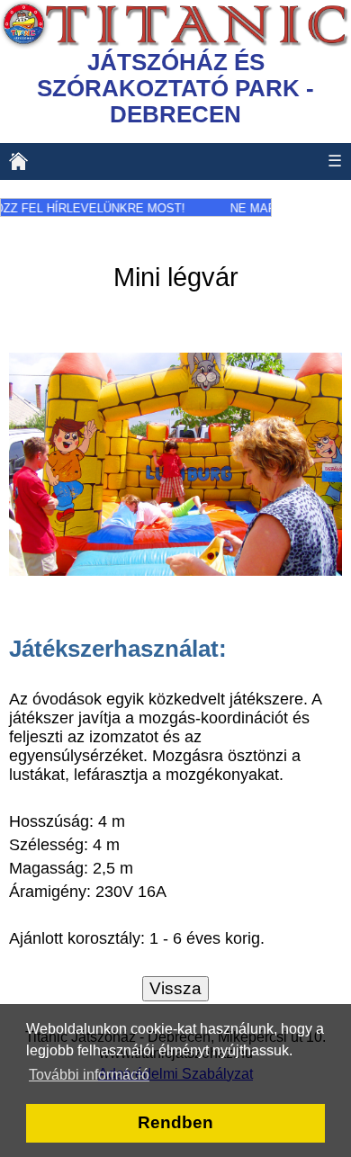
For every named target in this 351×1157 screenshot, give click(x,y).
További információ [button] (89, 1074)
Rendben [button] (175, 1122)
